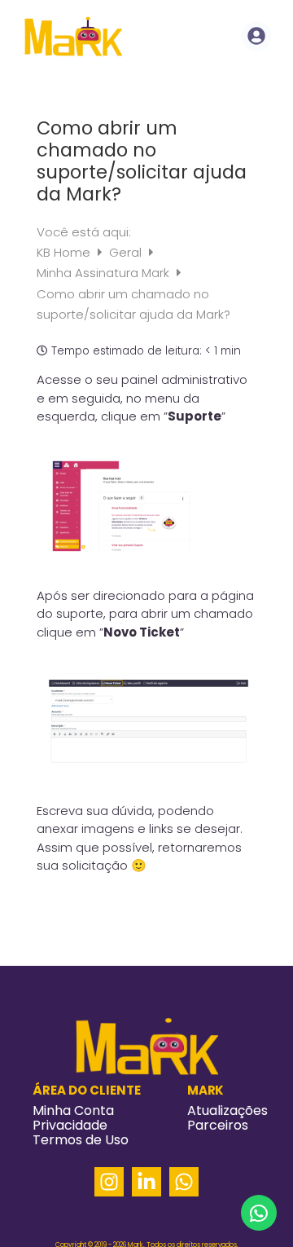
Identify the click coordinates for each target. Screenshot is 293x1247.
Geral (127, 252)
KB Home (65, 252)
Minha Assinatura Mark (105, 272)
